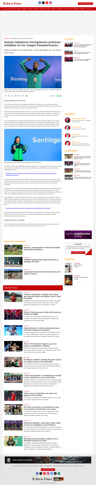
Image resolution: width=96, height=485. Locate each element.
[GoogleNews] (51, 473)
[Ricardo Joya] (68, 144)
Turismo (76, 8)
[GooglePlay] (58, 473)
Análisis (36, 8)
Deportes (82, 8)
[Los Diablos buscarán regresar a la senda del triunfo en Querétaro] (69, 170)
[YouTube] (47, 2)
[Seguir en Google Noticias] (60, 96)
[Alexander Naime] (68, 128)
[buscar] (92, 9)
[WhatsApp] (12, 96)
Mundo (24, 8)
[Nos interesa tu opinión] (48, 460)
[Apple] (55, 473)
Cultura (53, 8)
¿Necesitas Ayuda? (48, 469)
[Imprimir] (26, 96)
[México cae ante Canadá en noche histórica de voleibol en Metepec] (69, 177)
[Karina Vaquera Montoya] (68, 120)
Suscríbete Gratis (78, 252)
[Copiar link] (23, 96)
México (20, 8)
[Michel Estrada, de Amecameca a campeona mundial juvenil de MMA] (69, 164)
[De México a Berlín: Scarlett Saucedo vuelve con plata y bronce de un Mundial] (13, 364)
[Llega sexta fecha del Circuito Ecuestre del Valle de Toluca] (13, 274)
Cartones (42, 8)
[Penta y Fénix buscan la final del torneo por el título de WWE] (13, 316)
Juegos (88, 8)
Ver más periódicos (85, 3)
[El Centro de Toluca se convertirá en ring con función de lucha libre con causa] (13, 411)
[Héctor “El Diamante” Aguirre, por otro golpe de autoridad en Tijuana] (13, 348)
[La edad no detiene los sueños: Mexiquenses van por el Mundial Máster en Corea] (69, 156)
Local (8, 8)
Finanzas (30, 8)
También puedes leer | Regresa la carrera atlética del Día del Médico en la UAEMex (28, 208)
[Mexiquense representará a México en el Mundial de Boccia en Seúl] (13, 444)
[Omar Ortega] (68, 136)
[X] (43, 2)
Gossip (48, 8)
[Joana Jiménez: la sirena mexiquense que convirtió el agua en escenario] (13, 332)
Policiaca (13, 8)
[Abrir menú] (4, 9)
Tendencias (60, 8)
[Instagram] (50, 2)
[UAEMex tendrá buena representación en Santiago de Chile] (13, 262)
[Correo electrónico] (19, 96)
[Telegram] (16, 96)
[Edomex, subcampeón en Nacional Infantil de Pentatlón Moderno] (13, 250)
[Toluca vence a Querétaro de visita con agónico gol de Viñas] (13, 397)
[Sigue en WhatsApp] (57, 96)
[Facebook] (39, 2)
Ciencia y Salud (68, 8)
